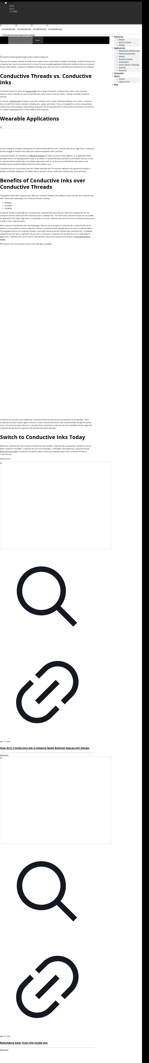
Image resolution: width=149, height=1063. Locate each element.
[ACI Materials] (31, 29)
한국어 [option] (11, 8)
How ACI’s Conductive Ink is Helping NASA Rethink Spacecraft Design (44, 748)
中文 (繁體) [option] (13, 11)
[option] (74, 5)
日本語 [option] (11, 6)
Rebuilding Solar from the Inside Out (24, 1042)
